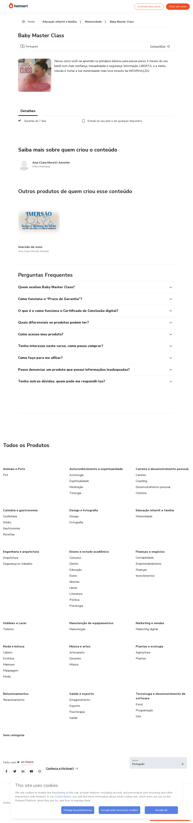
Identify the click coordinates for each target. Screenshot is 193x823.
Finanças (141, 570)
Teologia (75, 493)
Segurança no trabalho (17, 564)
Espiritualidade (79, 481)
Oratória (141, 493)
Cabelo (7, 652)
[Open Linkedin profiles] (23, 771)
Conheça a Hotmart (60, 768)
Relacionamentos (16, 694)
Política (74, 600)
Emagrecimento (79, 700)
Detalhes (28, 111)
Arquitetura (10, 558)
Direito (73, 564)
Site (138, 716)
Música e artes (79, 646)
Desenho (75, 658)
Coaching (141, 481)
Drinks (7, 522)
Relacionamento (14, 700)
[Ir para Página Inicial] (18, 5)
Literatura (75, 594)
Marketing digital (147, 629)
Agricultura (143, 652)
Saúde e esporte (81, 694)
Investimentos (145, 576)
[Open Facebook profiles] (6, 771)
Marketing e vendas (150, 623)
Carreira (141, 475)
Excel (139, 704)
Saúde (73, 718)
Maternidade (144, 516)
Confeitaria (10, 516)
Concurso (75, 558)
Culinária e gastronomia (20, 510)
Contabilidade (145, 558)
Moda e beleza (13, 646)
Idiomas (74, 582)
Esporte (74, 706)
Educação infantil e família (155, 510)
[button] (92, 287)
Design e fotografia (83, 510)
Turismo (8, 629)
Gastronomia (11, 528)
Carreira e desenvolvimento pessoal (162, 469)
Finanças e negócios (150, 552)
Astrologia (76, 475)
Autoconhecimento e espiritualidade (96, 469)
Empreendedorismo (149, 564)
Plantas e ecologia (149, 646)
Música (73, 664)
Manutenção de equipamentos (91, 623)
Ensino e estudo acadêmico (89, 552)
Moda (7, 676)
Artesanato (77, 652)
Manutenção (77, 629)
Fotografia (76, 522)
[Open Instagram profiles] (40, 771)
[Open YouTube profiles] (31, 771)
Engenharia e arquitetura (21, 552)
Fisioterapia (77, 712)
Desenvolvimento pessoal (153, 487)
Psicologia (76, 606)
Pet (5, 475)
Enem (73, 576)
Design (74, 516)
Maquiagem (10, 670)
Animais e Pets (14, 469)
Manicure (9, 664)
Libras (73, 588)
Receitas (9, 534)
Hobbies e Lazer (15, 623)
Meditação (76, 487)
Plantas (141, 658)
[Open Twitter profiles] (15, 771)
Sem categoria (13, 735)
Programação (144, 710)
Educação (75, 570)
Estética (8, 658)
